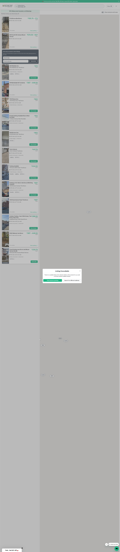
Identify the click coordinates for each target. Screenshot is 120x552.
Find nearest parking (52, 280)
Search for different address (71, 280)
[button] (12, 550)
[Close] (80, 271)
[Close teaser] (22, 548)
